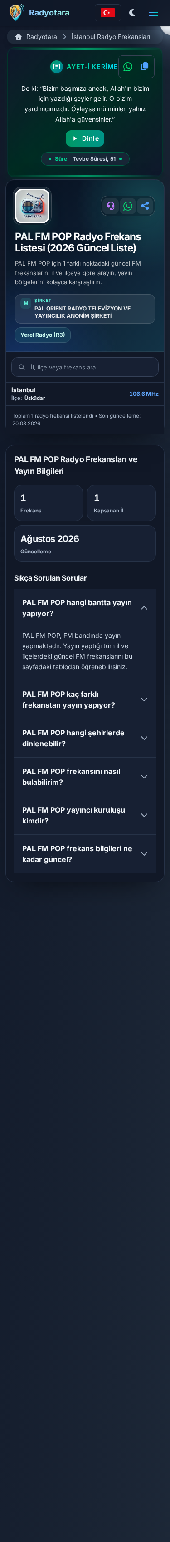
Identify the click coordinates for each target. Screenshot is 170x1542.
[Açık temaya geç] (133, 13)
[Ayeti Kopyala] (145, 67)
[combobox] (108, 12)
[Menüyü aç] (154, 13)
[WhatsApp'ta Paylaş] (128, 66)
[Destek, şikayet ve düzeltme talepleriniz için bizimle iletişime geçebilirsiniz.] (110, 206)
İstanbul (23, 390)
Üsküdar (34, 398)
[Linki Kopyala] (145, 206)
